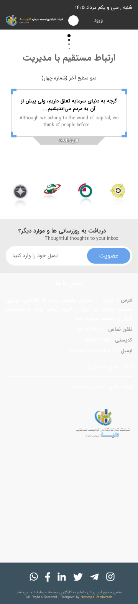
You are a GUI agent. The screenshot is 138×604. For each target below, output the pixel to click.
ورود (98, 20)
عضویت (108, 256)
